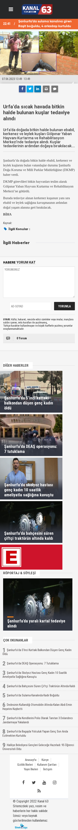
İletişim (47, 769)
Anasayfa (30, 760)
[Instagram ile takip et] (55, 782)
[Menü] (11, 9)
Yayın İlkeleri (31, 769)
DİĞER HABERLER (15, 365)
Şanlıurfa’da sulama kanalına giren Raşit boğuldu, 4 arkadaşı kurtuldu (45, 24)
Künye (45, 760)
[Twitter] (30, 89)
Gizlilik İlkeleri (25, 765)
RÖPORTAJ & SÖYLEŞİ (19, 573)
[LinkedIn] (37, 89)
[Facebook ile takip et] (23, 782)
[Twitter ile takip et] (34, 782)
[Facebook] (22, 89)
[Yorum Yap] (54, 89)
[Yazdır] (46, 89)
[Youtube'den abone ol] (44, 782)
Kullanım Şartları (47, 765)
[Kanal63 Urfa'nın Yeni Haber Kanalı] (37, 9)
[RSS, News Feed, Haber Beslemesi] (39, 791)
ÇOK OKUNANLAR (15, 640)
